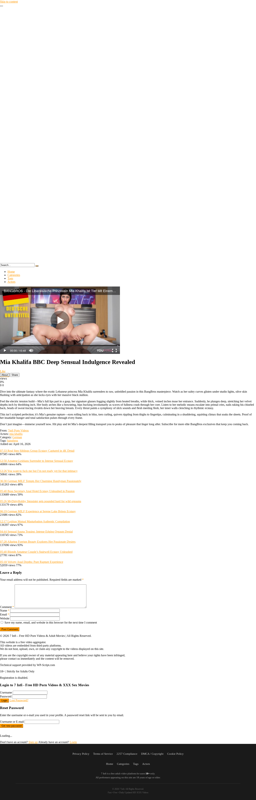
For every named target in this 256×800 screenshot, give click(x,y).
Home (11, 271)
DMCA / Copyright (152, 753)
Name (4, 610)
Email (4, 614)
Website (4, 618)
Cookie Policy (175, 753)
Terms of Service (103, 753)
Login (4, 700)
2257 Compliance (127, 753)
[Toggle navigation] (1, 6)
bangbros (12, 440)
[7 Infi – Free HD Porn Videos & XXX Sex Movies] (128, 261)
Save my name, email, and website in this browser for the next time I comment (50, 622)
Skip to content (9, 1)
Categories (13, 275)
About (4, 375)
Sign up (33, 742)
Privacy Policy (81, 753)
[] (36, 265)
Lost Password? (19, 700)
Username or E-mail (12, 721)
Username (6, 692)
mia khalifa (15, 433)
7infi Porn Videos (18, 430)
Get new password (11, 725)
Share (15, 375)
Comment (7, 607)
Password (5, 696)
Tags (10, 278)
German (17, 437)
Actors (11, 281)
